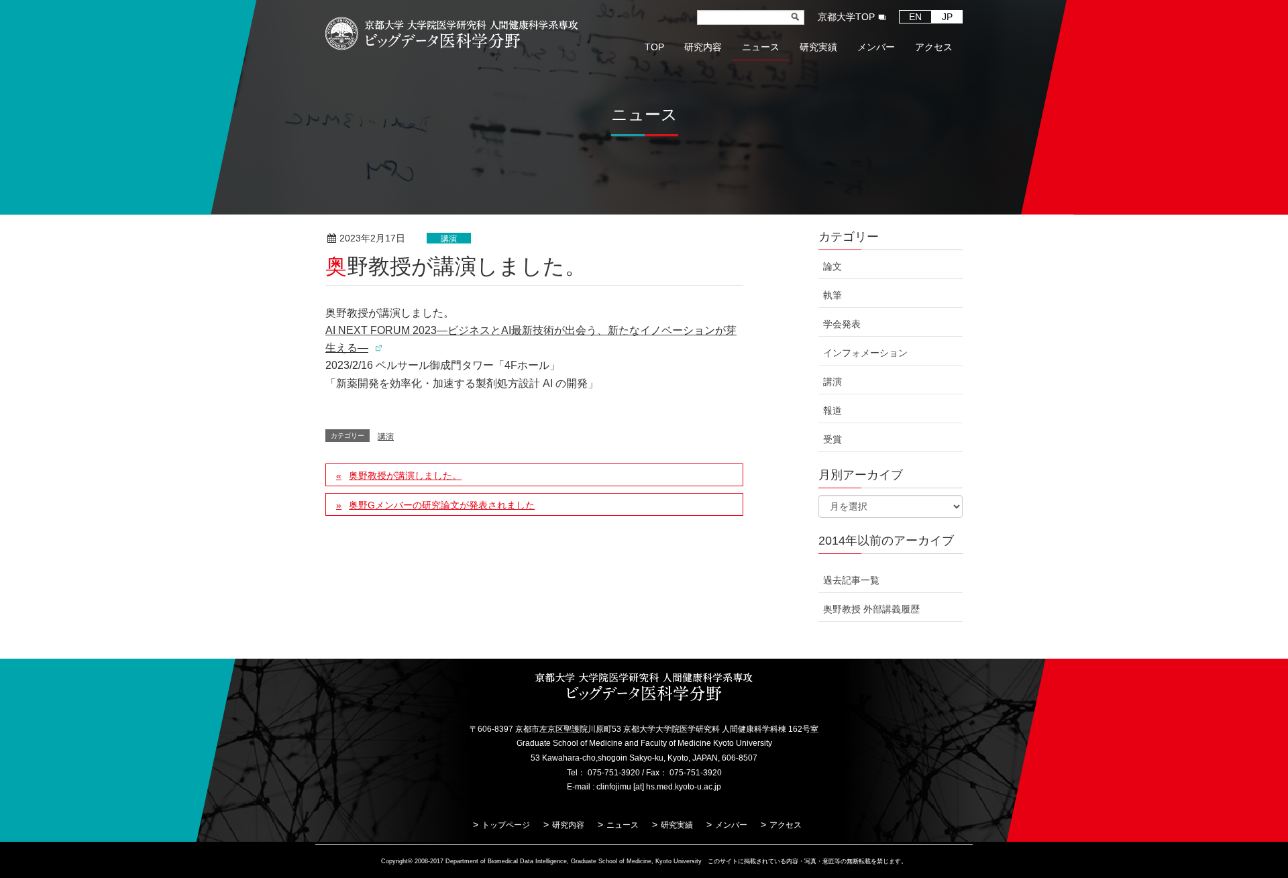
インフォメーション (865, 352)
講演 (449, 238)
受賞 (832, 439)
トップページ (506, 825)
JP (947, 16)
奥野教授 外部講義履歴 (871, 609)
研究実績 (677, 825)
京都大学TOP (846, 16)
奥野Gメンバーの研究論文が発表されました (442, 505)
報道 (832, 410)
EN (915, 16)
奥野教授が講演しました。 (405, 475)
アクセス (785, 825)
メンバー (731, 825)
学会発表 (842, 324)
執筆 (832, 295)
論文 (832, 266)
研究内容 (568, 825)
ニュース (622, 825)
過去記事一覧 (851, 580)
